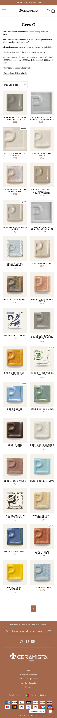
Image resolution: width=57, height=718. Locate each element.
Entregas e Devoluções (28, 674)
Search (28, 670)
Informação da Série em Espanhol (16, 68)
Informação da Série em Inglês (15, 73)
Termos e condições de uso (28, 678)
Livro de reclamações (28, 683)
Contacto (28, 687)
